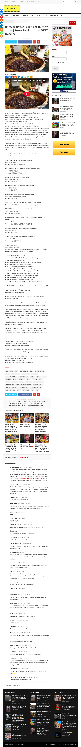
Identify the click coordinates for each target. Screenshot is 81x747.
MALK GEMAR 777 (14, 524)
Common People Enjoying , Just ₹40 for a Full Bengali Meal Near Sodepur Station (11, 448)
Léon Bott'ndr (13, 603)
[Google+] (34, 41)
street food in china (36, 387)
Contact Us (13, 1)
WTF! (62, 15)
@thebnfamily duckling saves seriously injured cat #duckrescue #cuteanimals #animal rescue (69, 707)
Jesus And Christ (14, 632)
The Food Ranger (9, 38)
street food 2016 (10, 384)
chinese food (34, 373)
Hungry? (24, 21)
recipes (7, 382)
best (16, 371)
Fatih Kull (12, 497)
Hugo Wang (13, 651)
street (21, 382)
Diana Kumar (13, 668)
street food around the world (23, 384)
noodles (35, 379)
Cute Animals (16, 15)
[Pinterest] (38, 41)
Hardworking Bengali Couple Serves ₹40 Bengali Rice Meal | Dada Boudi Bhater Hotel (11, 428)
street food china (37, 384)
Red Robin (12, 613)
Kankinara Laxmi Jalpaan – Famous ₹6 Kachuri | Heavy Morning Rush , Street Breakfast (41, 428)
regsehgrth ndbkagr (15, 543)
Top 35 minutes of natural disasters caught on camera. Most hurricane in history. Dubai (19, 727)
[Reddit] (15, 77)
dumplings (8, 379)
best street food (24, 371)
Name (54, 49)
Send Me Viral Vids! (59, 63)
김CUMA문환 (13, 512)
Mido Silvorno (13, 594)
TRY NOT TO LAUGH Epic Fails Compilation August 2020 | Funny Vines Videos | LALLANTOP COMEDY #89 (19, 698)
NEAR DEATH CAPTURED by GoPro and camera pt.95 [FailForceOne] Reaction (66, 108)
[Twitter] (9, 77)
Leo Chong (13, 626)
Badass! (25, 15)
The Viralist (11, 744)
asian (11, 371)
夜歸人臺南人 (13, 531)
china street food (39, 371)
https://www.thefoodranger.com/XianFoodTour (32, 478)
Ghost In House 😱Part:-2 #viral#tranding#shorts (68, 733)
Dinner (44, 376)
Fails (32, 15)
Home (6, 1)
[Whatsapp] (28, 77)
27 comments (26, 38)
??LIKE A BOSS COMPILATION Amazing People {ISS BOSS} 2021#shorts (67, 133)
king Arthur (13, 582)
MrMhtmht (13, 552)
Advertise (22, 1)
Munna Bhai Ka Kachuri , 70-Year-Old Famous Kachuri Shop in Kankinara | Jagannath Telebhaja (42, 448)
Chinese (7, 373)
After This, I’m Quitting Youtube (25, 425)
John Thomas (13, 503)
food (14, 379)
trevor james (26, 390)
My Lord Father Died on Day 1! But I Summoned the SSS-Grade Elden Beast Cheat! (69, 698)
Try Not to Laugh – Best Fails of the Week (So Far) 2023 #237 (19, 735)
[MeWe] (22, 77)
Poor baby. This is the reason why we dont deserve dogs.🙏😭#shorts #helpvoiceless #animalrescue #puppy (18, 717)
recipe (40, 379)
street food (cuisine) (39, 382)
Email (54, 56)
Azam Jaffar (13, 658)
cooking (32, 376)
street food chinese (23, 387)
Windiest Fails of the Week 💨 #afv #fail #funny (19, 707)
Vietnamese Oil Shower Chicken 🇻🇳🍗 (26, 446)
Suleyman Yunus (14, 645)
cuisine (38, 376)
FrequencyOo (13, 537)
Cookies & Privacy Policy (33, 1)
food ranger (21, 379)
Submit (55, 68)
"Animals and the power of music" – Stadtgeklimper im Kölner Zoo (66, 116)
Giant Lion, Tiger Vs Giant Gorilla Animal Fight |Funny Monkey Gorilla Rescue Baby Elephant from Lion (44, 722)
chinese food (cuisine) (11, 376)
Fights (39, 15)
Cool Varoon (13, 518)
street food (28, 382)
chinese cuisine (25, 373)
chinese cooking (15, 373)
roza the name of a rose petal (17, 677)
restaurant (14, 382)
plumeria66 (13, 639)
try (32, 390)
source (7, 367)
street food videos (10, 390)
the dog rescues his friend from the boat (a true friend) (44, 697)
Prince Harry (13, 588)
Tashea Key (13, 620)
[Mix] (25, 77)
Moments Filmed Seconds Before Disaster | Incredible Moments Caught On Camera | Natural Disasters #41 (69, 725)
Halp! (45, 15)
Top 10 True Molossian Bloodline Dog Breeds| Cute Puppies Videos (69, 715)
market (28, 379)
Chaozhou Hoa (14, 484)
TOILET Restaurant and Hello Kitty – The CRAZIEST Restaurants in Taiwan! (37, 403)
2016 (7, 371)
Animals (7, 15)
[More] (31, 77)
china (31, 371)
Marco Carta (13, 562)
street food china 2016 (11, 387)
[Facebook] (6, 77)
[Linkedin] (18, 77)
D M (11, 571)
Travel (18, 390)
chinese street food (23, 376)
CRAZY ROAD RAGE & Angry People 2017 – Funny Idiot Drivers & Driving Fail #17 (17, 403)
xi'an (37, 390)
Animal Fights (54, 15)
